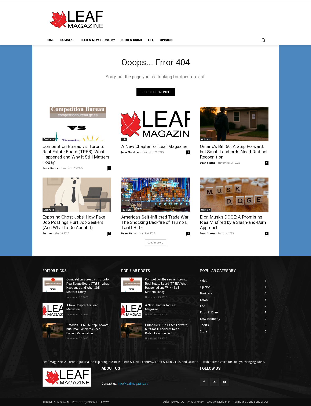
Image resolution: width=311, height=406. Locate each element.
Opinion (205, 139)
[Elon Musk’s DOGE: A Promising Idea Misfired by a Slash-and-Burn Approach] (234, 195)
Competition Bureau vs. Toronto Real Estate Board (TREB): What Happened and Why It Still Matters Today (76, 154)
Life (124, 139)
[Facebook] (204, 382)
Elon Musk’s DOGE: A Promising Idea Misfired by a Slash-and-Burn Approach (233, 222)
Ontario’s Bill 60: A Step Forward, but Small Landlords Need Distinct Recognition (234, 152)
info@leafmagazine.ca (133, 383)
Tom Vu (47, 233)
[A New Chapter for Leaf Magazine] (155, 124)
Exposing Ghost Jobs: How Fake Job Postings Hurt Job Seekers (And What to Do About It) (74, 222)
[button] (263, 40)
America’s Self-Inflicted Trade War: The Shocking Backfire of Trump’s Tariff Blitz (155, 222)
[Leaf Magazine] (76, 19)
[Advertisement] (187, 19)
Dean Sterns (50, 168)
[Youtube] (225, 382)
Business (49, 139)
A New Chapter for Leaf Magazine (154, 146)
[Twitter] (214, 382)
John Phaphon (130, 152)
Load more (154, 242)
